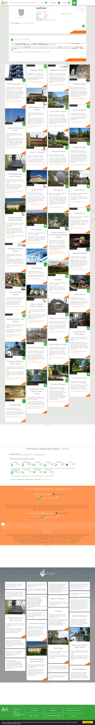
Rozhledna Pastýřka (55, 537)
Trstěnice (53, 509)
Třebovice (46, 509)
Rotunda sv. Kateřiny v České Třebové (26, 539)
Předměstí (31, 23)
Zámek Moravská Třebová (39, 537)
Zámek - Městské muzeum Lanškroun (49, 542)
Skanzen (73, 289)
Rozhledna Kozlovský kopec (30, 535)
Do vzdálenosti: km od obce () (40, 513)
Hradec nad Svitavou (43, 505)
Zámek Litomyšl (54, 541)
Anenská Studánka (12, 505)
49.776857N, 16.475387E (49, 20)
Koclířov (85, 505)
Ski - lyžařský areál (9, 400)
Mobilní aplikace (34, 715)
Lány (24, 23)
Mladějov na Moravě (39, 507)
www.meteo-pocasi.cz (46, 479)
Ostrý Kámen (70, 507)
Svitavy (45, 13)
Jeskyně (73, 79)
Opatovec (62, 507)
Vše (3, 524)
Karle (80, 505)
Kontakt (72, 715)
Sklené (35, 509)
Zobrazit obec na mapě (18, 52)
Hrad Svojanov (64, 541)
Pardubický (46, 15)
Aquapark (9, 244)
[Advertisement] (47, 436)
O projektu (34, 710)
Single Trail (73, 142)
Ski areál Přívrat (75, 541)
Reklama (53, 710)
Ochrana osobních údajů (53, 715)
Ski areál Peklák (62, 539)
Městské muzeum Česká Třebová (72, 537)
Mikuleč (29, 507)
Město (27, 23)
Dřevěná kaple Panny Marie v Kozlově (51, 535)
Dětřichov (22, 505)
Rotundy (9, 356)
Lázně (73, 185)
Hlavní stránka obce (81, 32)
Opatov (55, 507)
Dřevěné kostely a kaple (11, 169)
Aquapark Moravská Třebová (21, 537)
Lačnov (41, 8)
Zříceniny (30, 343)
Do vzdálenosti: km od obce (42, 494)
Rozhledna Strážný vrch (13, 535)
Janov (58, 505)
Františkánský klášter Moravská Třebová (76, 535)
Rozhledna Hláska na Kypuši (27, 542)
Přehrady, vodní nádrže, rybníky (55, 106)
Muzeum (9, 314)
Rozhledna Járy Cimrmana (48, 539)
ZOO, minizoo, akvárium (53, 227)
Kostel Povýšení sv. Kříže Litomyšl (24, 541)
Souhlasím (87, 722)
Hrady (30, 225)
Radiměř (86, 507)
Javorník (63, 505)
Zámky (8, 287)
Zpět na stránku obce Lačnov (78, 60)
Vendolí (60, 509)
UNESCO (30, 147)
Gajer (27, 505)
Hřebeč (53, 505)
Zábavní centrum (31, 65)
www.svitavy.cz (70, 13)
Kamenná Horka (72, 505)
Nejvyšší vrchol (73, 105)
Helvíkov (33, 505)
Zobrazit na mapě (13, 335)
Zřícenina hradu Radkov (69, 542)
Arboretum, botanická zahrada (55, 146)
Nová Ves (49, 507)
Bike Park (65, 527)
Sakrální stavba (9, 213)
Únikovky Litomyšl (73, 539)
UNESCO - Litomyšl (42, 541)
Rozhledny (8, 79)
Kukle (7, 507)
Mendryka (17, 507)
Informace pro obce (73, 710)
